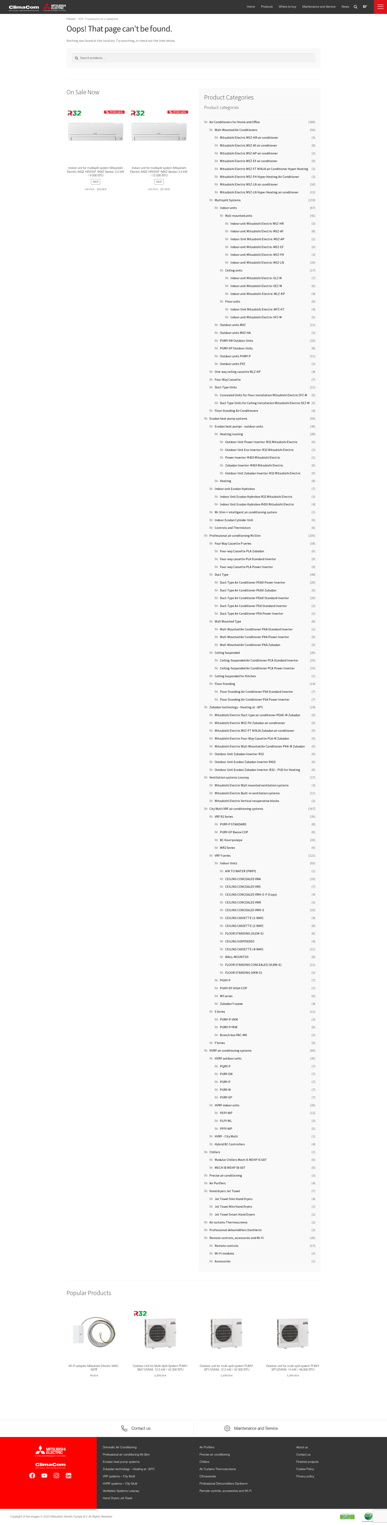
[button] (380, 7)
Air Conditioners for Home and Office (234, 122)
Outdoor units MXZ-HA (235, 333)
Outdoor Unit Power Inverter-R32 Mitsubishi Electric (261, 442)
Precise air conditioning (225, 1175)
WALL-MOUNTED (237, 957)
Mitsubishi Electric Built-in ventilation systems (247, 793)
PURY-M (225, 1090)
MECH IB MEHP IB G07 (230, 1167)
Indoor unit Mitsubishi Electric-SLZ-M (256, 278)
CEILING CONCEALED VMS (243, 887)
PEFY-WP (226, 1113)
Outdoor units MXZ (233, 325)
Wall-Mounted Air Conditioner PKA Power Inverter (254, 637)
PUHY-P (225, 980)
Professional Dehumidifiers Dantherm (224, 1483)
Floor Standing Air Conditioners (236, 411)
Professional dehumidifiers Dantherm (235, 1230)
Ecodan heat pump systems (228, 418)
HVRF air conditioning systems (230, 1050)
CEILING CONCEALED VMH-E (244, 910)
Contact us (303, 1454)
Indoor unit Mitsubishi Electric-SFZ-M (256, 317)
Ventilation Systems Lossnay (121, 1491)
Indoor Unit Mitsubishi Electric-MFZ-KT (257, 309)
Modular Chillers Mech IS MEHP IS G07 (240, 1160)
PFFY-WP (226, 1129)
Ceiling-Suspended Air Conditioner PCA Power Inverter (257, 668)
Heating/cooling (231, 434)
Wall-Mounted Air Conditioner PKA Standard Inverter (256, 629)
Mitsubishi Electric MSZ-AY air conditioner (248, 145)
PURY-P (225, 1082)
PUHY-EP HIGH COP (233, 988)
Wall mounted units (238, 216)
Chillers (214, 1152)
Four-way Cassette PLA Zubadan (242, 551)
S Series (220, 1011)
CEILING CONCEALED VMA (243, 879)
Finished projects (307, 1462)
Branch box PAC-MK (233, 1035)
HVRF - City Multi (226, 1136)
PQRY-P (225, 1066)
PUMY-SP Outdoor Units (236, 348)
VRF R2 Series (224, 816)
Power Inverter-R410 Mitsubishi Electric (252, 457)
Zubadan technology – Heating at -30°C (129, 1469)
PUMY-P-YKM (228, 1027)
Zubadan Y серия (231, 1004)
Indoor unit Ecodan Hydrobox (235, 489)
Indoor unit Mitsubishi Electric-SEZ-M (256, 286)
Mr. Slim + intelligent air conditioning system (246, 512)
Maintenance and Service (319, 6)
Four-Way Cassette (228, 379)
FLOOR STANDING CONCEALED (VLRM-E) (253, 965)
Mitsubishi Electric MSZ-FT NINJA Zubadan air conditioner (254, 730)
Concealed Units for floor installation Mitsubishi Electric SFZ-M (263, 395)
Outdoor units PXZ (232, 364)
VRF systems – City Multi (119, 1476)
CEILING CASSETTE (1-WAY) (244, 918)
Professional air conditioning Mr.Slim (235, 535)
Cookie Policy (305, 1469)
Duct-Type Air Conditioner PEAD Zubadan (248, 590)
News (345, 6)
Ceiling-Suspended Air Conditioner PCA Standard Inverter (259, 660)
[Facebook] (32, 1476)
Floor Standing (225, 684)
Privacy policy (305, 1476)
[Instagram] (56, 1476)
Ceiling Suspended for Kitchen (235, 676)
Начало (71, 19)
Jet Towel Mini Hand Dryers (233, 1206)
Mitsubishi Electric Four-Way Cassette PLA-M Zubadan (252, 738)
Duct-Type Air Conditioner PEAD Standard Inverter (254, 598)
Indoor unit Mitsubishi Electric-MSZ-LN (257, 262)
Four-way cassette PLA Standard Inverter (248, 559)
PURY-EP (226, 1097)
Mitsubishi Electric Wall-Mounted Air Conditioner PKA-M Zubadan (260, 746)
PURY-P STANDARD (233, 824)
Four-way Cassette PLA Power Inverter (246, 567)
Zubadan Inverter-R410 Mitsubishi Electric (254, 465)
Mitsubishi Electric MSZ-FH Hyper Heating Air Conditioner (259, 177)
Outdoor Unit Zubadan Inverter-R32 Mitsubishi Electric (263, 473)
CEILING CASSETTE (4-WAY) (244, 949)
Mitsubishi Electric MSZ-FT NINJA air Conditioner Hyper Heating (264, 169)
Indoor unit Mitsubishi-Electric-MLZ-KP (257, 294)
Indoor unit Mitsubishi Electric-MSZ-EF (257, 247)
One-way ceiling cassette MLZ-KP (238, 372)
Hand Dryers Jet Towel (117, 1498)
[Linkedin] (69, 1476)
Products (267, 6)
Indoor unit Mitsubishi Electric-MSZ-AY (256, 231)
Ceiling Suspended (227, 653)
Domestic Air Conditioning (119, 1447)
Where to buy (287, 6)
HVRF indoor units (227, 1105)
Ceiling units (233, 270)
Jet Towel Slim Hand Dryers (234, 1199)
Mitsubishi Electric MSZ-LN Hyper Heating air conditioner (259, 192)
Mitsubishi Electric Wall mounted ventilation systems (252, 785)
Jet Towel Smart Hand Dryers (235, 1214)
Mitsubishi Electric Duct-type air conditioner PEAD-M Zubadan (257, 715)
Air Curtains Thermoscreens (218, 1469)
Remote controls (226, 1246)
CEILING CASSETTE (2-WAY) (244, 926)
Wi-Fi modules (224, 1253)
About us (302, 1447)
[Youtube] (44, 1476)
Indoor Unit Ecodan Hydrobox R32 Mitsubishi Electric (256, 497)
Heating (225, 481)
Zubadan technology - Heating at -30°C (236, 707)
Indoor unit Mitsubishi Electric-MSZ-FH (257, 255)
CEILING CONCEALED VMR (243, 902)
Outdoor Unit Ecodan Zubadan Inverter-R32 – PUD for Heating (257, 770)
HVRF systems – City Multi (120, 1483)
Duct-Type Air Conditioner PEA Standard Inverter (253, 606)
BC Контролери (231, 840)
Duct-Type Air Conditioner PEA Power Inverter (251, 613)
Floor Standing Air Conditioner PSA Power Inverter (254, 699)
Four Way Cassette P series (233, 543)
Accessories (223, 1261)
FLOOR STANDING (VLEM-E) (244, 933)
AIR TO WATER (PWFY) (240, 871)
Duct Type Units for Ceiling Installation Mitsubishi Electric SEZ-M (265, 403)
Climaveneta (208, 1476)
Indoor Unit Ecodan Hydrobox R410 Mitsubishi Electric (257, 504)
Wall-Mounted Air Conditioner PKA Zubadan (250, 645)
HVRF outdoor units (228, 1058)
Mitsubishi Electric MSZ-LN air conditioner (249, 184)
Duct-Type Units (226, 387)
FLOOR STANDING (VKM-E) (243, 973)
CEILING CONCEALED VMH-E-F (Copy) (251, 894)
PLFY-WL (226, 1121)
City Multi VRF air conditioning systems (236, 809)
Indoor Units (228, 863)
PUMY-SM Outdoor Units (236, 341)
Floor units (232, 301)
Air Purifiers (217, 1183)
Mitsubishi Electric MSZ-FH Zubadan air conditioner (250, 723)
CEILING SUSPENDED (239, 941)
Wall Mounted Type (228, 621)
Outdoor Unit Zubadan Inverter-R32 (239, 754)
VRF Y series (223, 855)
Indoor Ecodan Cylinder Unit (234, 520)
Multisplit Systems (228, 200)
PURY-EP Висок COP (234, 832)
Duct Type (221, 574)
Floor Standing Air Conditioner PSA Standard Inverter (256, 692)
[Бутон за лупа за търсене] (355, 6)
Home (251, 6)
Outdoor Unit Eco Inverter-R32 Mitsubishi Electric (259, 450)
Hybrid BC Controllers (230, 1144)
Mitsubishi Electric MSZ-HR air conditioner (249, 137)
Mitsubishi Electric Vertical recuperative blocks (247, 801)
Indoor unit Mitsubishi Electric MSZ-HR (257, 223)
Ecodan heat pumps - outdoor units (239, 426)
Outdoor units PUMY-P (235, 356)
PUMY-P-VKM (229, 1019)
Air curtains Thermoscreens (228, 1222)
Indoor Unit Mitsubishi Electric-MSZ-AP (257, 239)
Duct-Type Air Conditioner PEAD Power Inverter (252, 582)
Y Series (220, 1043)
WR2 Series (227, 848)
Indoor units (228, 208)
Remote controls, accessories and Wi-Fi (236, 1238)
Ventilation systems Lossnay (229, 777)
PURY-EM (226, 1074)
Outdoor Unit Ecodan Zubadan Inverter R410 (245, 762)
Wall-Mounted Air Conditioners (236, 130)
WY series (226, 996)
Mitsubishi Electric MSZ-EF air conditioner (248, 161)
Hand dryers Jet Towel (224, 1191)
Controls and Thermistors (233, 528)
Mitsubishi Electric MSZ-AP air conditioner (249, 153)
